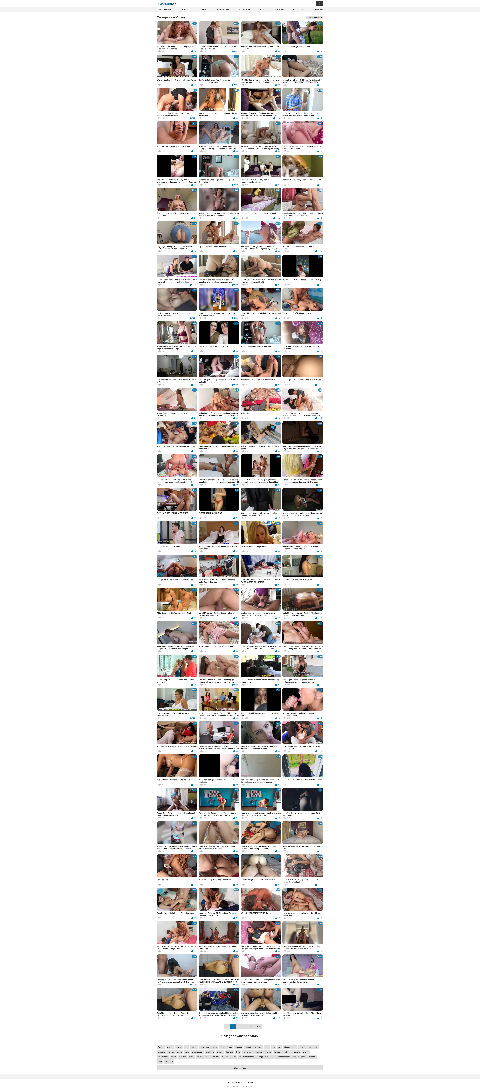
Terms (251, 1082)
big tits (268, 1052)
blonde (223, 1047)
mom (187, 1052)
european (258, 1052)
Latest (184, 9)
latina (214, 1047)
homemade (313, 1047)
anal (230, 1047)
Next (258, 1026)
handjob (312, 1057)
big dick (161, 1052)
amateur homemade (247, 1057)
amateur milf (163, 1057)
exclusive (210, 1052)
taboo (287, 1052)
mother (306, 1052)
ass (186, 1047)
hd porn (302, 1047)
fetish (173, 1057)
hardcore (278, 1052)
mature (170, 1047)
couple (200, 1057)
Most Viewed (223, 9)
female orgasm (300, 1057)
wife (234, 1057)
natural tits (247, 1052)
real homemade (284, 1057)
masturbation (197, 1052)
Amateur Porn (164, 9)
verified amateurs (175, 1052)
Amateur (167, 3)
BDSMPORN (318, 9)
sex (273, 1047)
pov (273, 1057)
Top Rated (202, 9)
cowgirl (179, 1047)
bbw (160, 1061)
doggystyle (204, 1047)
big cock (258, 1047)
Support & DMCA (234, 1082)
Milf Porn (298, 9)
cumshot (182, 1057)
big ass (194, 1047)
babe (267, 1047)
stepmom (296, 1052)
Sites (262, 9)
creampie (226, 1057)
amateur (238, 1047)
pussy (191, 1057)
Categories (244, 9)
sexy (208, 1057)
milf (279, 1047)
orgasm (220, 1052)
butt (238, 1052)
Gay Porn (279, 9)
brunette (229, 1052)
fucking (161, 1047)
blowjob (248, 1047)
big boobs (169, 1061)
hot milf (216, 1057)
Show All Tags (240, 1068)
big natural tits (290, 1047)
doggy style (263, 1057)
